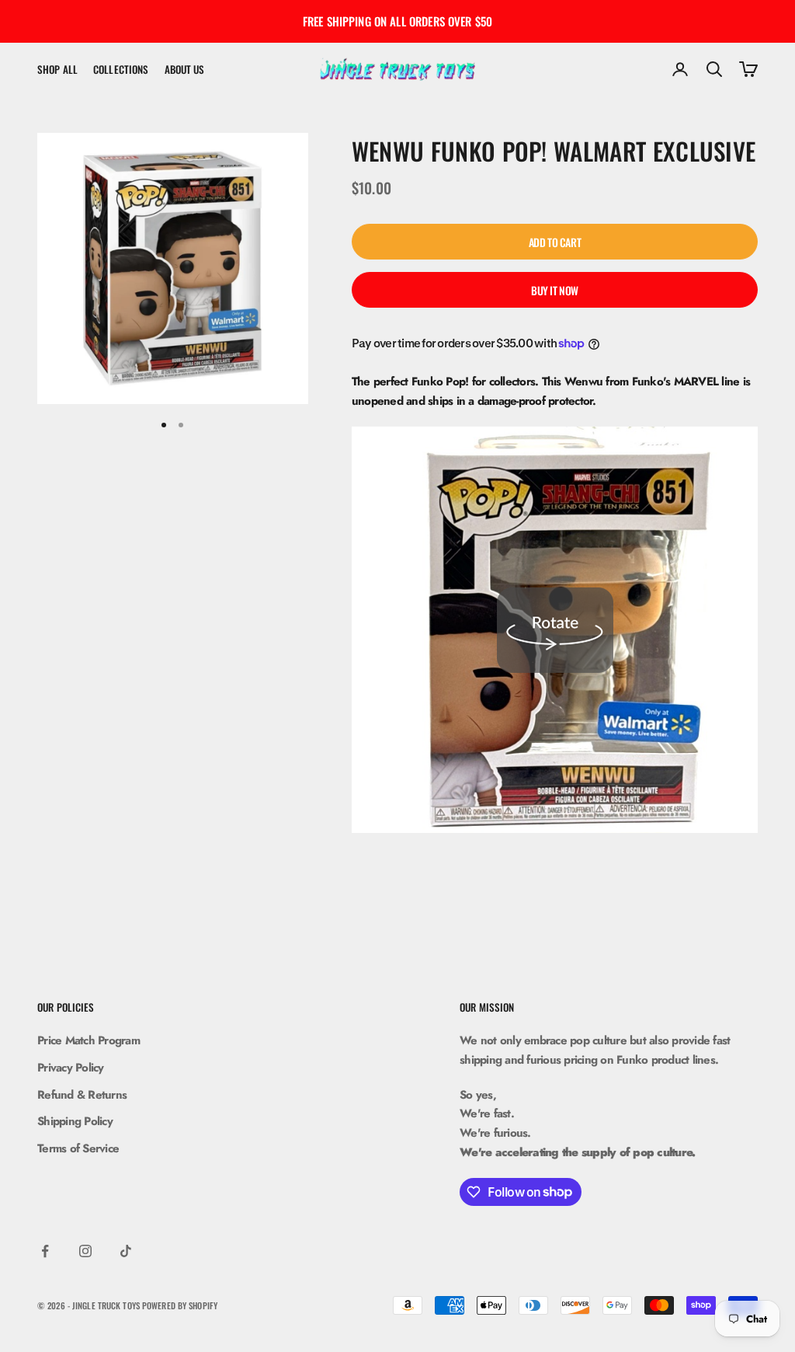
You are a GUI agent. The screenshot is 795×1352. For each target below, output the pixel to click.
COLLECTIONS (120, 69)
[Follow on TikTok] (126, 1251)
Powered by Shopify (179, 1305)
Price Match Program (88, 1040)
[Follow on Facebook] (45, 1251)
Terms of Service (78, 1148)
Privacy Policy (70, 1067)
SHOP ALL (57, 69)
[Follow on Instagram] (85, 1251)
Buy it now (554, 290)
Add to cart (555, 242)
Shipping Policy (75, 1121)
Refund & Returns (82, 1094)
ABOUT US (185, 69)
